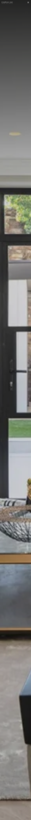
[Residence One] (8, 2)
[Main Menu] (28, 2)
